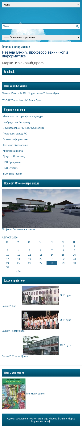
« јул (18, 271)
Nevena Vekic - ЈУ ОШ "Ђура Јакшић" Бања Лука (30, 93)
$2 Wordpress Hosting (63, 429)
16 (74, 254)
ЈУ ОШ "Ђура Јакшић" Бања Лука (21, 100)
